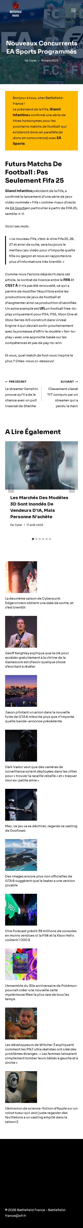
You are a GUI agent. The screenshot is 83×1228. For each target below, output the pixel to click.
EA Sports (18, 208)
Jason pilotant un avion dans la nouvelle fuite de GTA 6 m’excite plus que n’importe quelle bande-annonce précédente (39, 716)
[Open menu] (73, 10)
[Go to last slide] (11, 488)
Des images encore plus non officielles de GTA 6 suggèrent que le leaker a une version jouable (40, 880)
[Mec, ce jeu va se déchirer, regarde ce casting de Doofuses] (41, 805)
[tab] (33, 539)
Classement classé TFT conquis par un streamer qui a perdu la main (62, 394)
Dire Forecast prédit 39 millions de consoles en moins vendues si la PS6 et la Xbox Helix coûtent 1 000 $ (41, 935)
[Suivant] (72, 488)
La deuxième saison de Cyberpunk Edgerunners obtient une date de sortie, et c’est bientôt (39, 602)
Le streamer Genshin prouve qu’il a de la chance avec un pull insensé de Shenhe (21, 394)
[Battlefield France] (15, 10)
